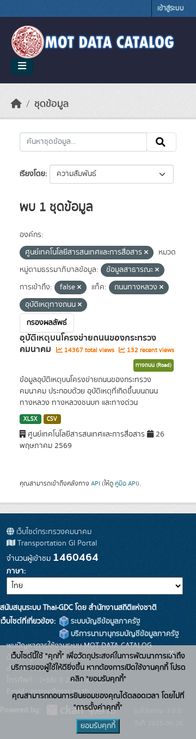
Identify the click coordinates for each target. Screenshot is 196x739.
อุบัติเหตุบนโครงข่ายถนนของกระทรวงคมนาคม (88, 343)
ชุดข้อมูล (51, 104)
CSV (52, 419)
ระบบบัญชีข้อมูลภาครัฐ (104, 621)
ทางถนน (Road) (153, 365)
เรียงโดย (32, 173)
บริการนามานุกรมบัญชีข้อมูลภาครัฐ (124, 633)
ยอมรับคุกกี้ (98, 725)
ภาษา (15, 571)
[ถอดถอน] (146, 253)
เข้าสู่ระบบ (170, 8)
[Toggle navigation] (22, 66)
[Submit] (161, 142)
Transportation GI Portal (56, 543)
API (95, 483)
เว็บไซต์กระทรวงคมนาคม (52, 531)
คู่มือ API (126, 483)
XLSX (30, 419)
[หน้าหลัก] (16, 104)
